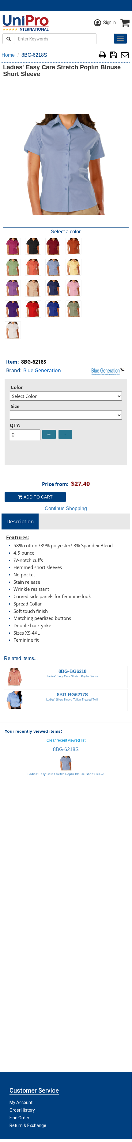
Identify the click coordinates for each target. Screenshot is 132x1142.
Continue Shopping (66, 508)
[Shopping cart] (125, 22)
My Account (20, 1102)
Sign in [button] (109, 22)
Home (8, 55)
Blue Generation (42, 370)
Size (15, 406)
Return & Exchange (27, 1125)
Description (20, 521)
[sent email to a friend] (124, 56)
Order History (22, 1110)
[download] (113, 56)
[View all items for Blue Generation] (108, 371)
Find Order (19, 1117)
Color (17, 387)
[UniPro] (24, 22)
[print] (102, 56)
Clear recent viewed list (66, 740)
